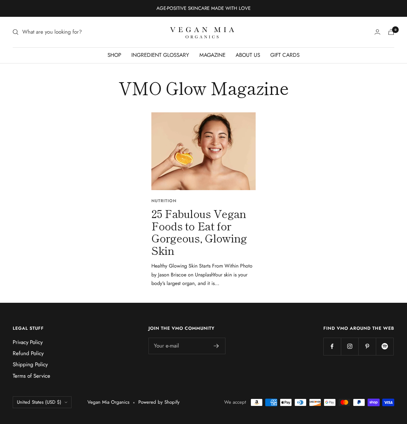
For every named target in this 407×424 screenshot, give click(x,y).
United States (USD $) (39, 402)
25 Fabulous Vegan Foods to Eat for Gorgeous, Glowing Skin (199, 232)
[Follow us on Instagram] (349, 346)
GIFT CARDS (285, 55)
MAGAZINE (212, 55)
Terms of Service (31, 376)
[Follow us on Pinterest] (367, 346)
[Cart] (391, 32)
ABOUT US (248, 55)
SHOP (114, 55)
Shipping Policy (30, 364)
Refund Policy (28, 353)
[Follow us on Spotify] (384, 346)
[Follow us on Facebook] (332, 346)
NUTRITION (163, 201)
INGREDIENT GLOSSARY (160, 55)
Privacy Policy (28, 342)
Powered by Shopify (159, 402)
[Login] (377, 32)
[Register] (216, 346)
